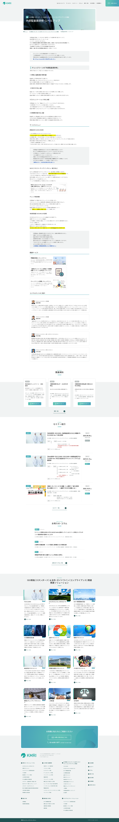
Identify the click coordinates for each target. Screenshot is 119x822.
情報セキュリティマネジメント (69, 786)
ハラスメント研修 (47, 768)
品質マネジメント (67, 775)
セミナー (91, 766)
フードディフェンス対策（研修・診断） (51, 785)
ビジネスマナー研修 (47, 770)
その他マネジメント (67, 783)
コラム (91, 770)
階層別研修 (46, 777)
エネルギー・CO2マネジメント (28, 785)
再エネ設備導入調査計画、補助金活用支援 (30, 788)
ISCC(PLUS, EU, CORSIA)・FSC (28, 766)
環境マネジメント (26, 768)
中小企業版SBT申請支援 (27, 779)
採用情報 (91, 781)
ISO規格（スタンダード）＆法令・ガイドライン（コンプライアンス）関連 (44, 31)
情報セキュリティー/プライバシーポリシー (28, 820)
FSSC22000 (66, 766)
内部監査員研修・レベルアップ (69, 790)
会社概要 (91, 763)
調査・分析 (25, 798)
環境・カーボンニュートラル (29, 763)
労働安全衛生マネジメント (69, 781)
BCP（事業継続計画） (67, 770)
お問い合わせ (114, 3)
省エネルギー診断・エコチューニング (30, 783)
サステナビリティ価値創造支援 (28, 770)
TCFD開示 (24, 772)
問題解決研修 (46, 788)
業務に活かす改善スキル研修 (49, 781)
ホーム (26, 31)
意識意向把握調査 (26, 803)
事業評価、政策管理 (47, 806)
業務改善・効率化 (47, 798)
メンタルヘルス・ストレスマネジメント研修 (52, 790)
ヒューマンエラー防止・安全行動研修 (51, 783)
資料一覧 (91, 774)
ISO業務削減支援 (67, 772)
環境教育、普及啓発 (26, 792)
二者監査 (65, 788)
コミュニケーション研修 (48, 779)
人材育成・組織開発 (48, 763)
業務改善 (45, 808)
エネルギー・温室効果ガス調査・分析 (29, 781)
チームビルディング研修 (48, 772)
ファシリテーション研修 (48, 774)
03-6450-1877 (55, 742)
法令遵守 (65, 792)
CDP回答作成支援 (26, 777)
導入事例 (91, 777)
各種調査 (24, 801)
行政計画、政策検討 (26, 790)
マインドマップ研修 (47, 792)
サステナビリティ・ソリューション (71, 798)
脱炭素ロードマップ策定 (27, 774)
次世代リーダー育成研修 (48, 766)
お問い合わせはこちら (60, 737)
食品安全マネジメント (68, 779)
